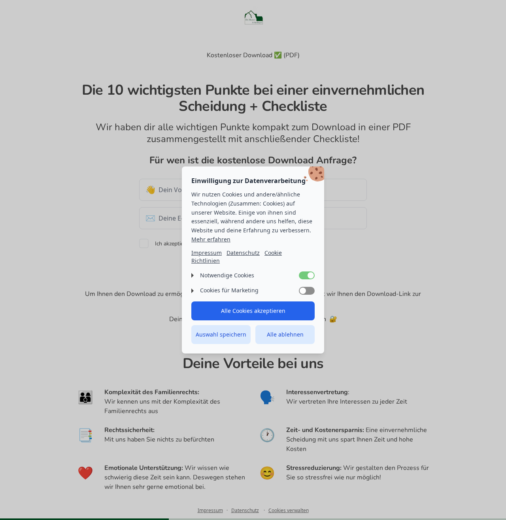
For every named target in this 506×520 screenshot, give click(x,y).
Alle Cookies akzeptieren (253, 310)
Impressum (206, 252)
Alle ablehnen (285, 334)
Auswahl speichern (221, 334)
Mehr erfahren (210, 239)
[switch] (307, 275)
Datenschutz (243, 252)
